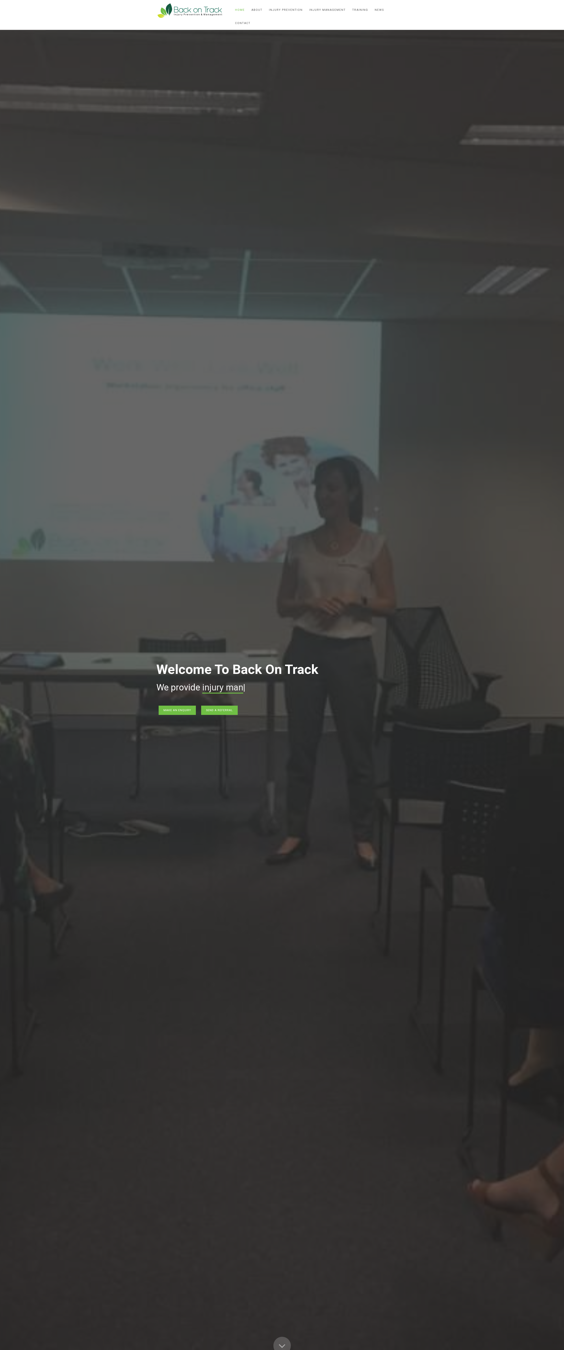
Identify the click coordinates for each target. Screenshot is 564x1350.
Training (360, 9)
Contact (242, 23)
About (256, 9)
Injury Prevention (286, 9)
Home (240, 9)
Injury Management (327, 9)
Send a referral (219, 710)
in (205, 687)
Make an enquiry (177, 710)
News (379, 9)
